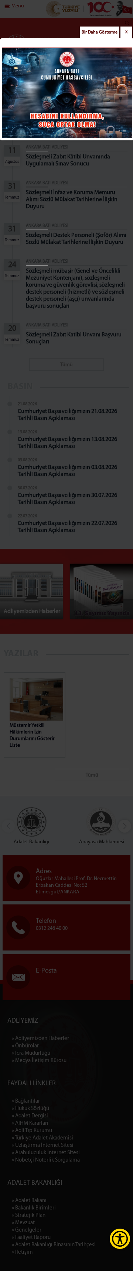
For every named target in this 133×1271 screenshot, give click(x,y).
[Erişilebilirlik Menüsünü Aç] (120, 1239)
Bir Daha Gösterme (99, 32)
